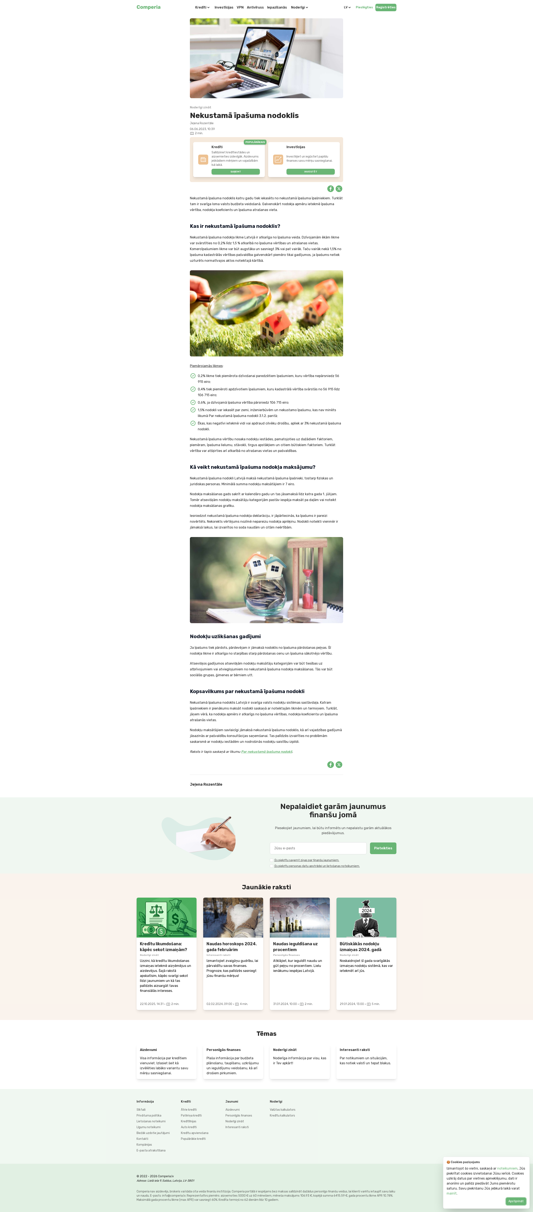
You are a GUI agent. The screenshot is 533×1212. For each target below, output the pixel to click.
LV (345, 7)
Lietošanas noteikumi (151, 1121)
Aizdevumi (232, 1110)
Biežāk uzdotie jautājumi (153, 1133)
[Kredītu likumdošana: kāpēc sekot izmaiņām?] (167, 918)
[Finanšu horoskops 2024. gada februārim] (233, 918)
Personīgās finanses (238, 1115)
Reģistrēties (386, 7)
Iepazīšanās (277, 7)
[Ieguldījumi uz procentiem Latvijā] (300, 918)
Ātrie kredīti (189, 1110)
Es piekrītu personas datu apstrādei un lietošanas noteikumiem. (317, 866)
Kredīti (200, 7)
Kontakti (142, 1139)
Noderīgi (298, 7)
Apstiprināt (516, 1201)
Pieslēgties (364, 7)
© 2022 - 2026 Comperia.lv (155, 1176)
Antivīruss (255, 7)
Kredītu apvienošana (194, 1133)
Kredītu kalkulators (282, 1115)
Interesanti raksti (237, 1127)
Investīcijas (224, 7)
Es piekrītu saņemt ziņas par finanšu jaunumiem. (306, 860)
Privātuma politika (149, 1115)
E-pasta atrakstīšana (151, 1150)
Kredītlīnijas (188, 1121)
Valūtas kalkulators (282, 1110)
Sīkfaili (141, 1110)
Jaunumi (231, 1101)
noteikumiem (507, 1168)
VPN (240, 7)
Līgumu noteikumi (149, 1127)
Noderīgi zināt (234, 1121)
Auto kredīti (189, 1127)
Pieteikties (383, 848)
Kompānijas (144, 1144)
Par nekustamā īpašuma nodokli (266, 752)
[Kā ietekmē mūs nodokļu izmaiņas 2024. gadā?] (366, 918)
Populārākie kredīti (193, 1139)
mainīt (452, 1193)
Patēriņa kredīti (191, 1115)
